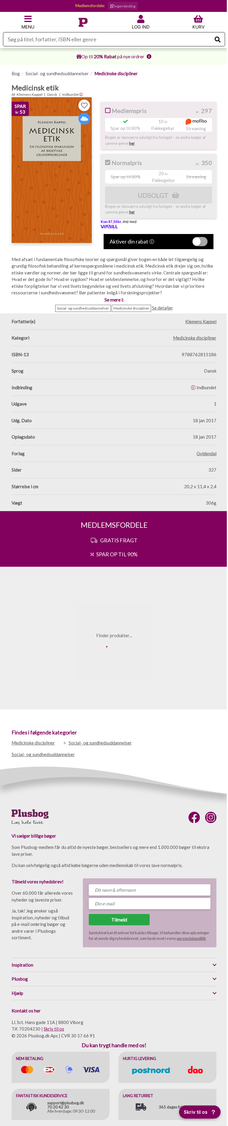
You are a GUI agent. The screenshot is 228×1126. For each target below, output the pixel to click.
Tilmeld (119, 919)
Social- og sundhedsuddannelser (57, 73)
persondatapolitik (191, 938)
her (132, 143)
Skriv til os (54, 1028)
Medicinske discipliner (116, 73)
